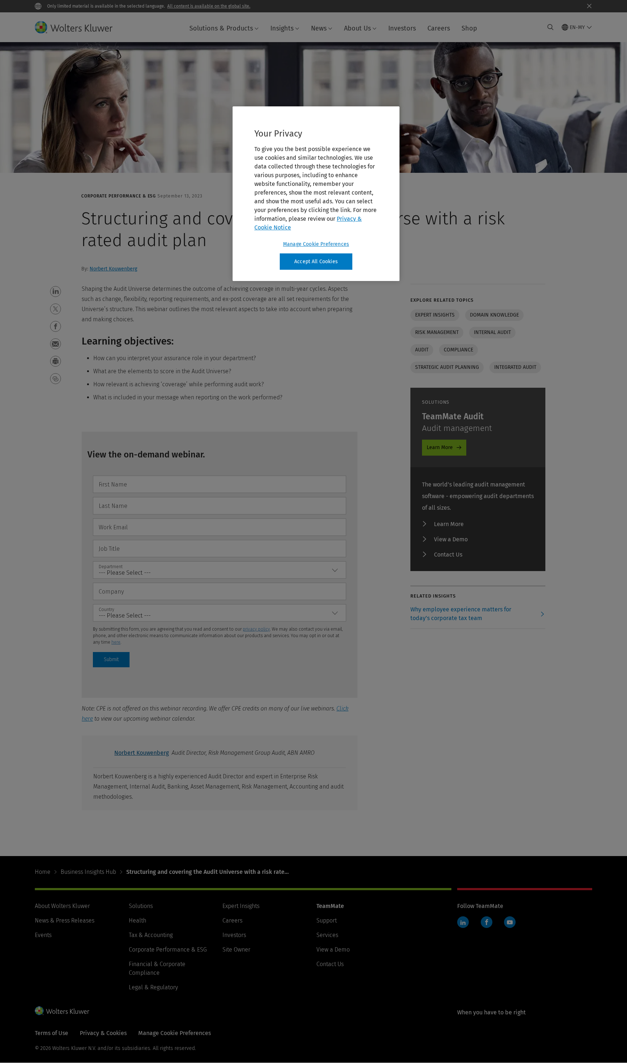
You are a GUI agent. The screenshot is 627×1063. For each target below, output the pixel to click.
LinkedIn (463, 922)
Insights (282, 28)
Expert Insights (240, 906)
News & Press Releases (64, 920)
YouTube (510, 922)
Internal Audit (492, 332)
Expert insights (435, 315)
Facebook (486, 922)
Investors (402, 28)
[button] (55, 291)
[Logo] (79, 27)
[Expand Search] (550, 27)
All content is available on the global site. (208, 6)
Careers (438, 28)
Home (42, 871)
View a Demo (451, 539)
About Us (357, 28)
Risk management (437, 332)
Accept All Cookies (316, 261)
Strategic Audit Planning (447, 367)
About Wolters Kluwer (62, 906)
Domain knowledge (494, 315)
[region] (316, 193)
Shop (469, 28)
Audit (422, 350)
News (319, 28)
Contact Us (448, 554)
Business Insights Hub (88, 871)
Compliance (458, 350)
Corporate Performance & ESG (168, 949)
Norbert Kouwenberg (113, 269)
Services (327, 935)
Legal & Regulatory (153, 987)
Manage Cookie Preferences (316, 244)
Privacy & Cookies (103, 1033)
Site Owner (236, 949)
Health (137, 920)
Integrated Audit (515, 367)
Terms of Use (51, 1033)
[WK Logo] (62, 1010)
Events (43, 935)
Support (326, 920)
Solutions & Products (221, 28)
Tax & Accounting (151, 935)
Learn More (440, 447)
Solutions (141, 906)
